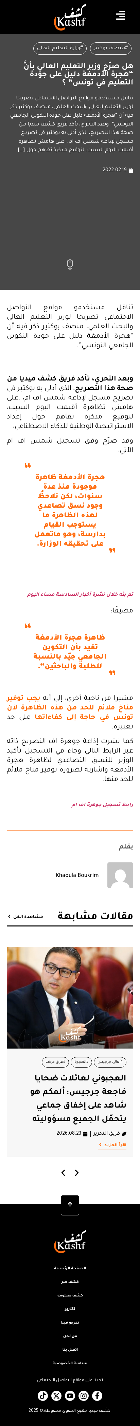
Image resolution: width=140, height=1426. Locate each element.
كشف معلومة (70, 1296)
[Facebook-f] (97, 1396)
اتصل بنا (70, 1350)
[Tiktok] (43, 1396)
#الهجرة (81, 1062)
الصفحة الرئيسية (70, 1269)
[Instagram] (83, 1396)
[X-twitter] (56, 1396)
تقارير (70, 1309)
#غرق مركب (55, 1062)
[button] (63, 1173)
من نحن (70, 1336)
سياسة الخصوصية (70, 1364)
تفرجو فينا (70, 1323)
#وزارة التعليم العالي (60, 48)
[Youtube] (70, 1396)
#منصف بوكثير (111, 48)
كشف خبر (70, 1282)
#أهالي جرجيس (110, 1062)
